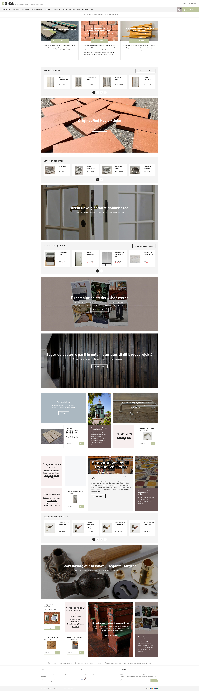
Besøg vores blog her (49, 681)
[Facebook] (82, 679)
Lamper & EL (16, 9)
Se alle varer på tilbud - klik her (144, 246)
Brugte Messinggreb (52, 474)
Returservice (71, 688)
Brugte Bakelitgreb (53, 476)
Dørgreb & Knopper (36, 9)
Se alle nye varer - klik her (145, 71)
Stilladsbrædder (49, 498)
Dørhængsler (121, 437)
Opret (64, 413)
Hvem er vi (43, 688)
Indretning (72, 9)
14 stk (71, 506)
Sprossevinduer (75, 619)
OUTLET (93, 9)
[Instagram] (85, 679)
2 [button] (97, 92)
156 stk (48, 628)
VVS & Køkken (56, 9)
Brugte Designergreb (51, 470)
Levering (64, 688)
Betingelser (57, 688)
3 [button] (101, 92)
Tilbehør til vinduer (78, 625)
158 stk (143, 443)
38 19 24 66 (54, 663)
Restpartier (85, 9)
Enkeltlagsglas (72, 624)
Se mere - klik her (99, 217)
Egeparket (56, 505)
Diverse (65, 9)
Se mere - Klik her (99, 130)
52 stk (70, 443)
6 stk (71, 652)
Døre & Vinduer (6, 9)
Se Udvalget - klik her (111, 635)
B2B (78, 9)
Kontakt (50, 688)
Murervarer (47, 9)
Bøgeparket (48, 505)
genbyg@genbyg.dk (67, 663)
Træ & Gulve (25, 9)
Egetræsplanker (51, 503)
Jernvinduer (75, 621)
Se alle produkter (98, 496)
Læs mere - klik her (99, 366)
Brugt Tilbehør (126, 438)
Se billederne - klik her (99, 310)
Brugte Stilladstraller (53, 499)
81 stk (48, 652)
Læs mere (99, 395)
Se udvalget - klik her (99, 578)
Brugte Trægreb (49, 473)
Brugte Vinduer (75, 616)
